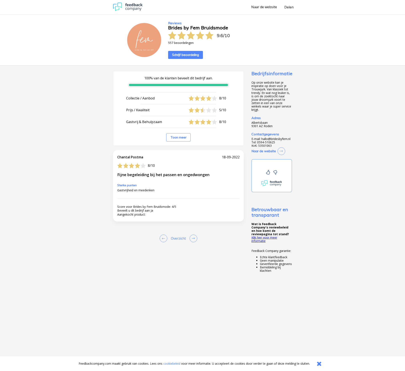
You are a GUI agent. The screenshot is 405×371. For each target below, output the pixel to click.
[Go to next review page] (192, 238)
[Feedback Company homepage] (128, 10)
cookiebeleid (171, 363)
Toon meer (178, 137)
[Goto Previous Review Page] (164, 238)
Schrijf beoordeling (185, 55)
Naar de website (264, 7)
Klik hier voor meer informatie (264, 239)
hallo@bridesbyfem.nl (275, 139)
